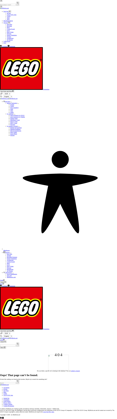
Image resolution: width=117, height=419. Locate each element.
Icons (8, 265)
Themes (7, 252)
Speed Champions (12, 258)
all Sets (12, 104)
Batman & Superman (16, 127)
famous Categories (12, 103)
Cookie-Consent (7, 404)
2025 (11, 111)
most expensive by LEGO (17, 115)
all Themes (10, 271)
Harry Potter (13, 132)
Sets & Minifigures (12, 274)
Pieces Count (13, 121)
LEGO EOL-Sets (8, 395)
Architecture (10, 260)
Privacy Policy (7, 403)
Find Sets (7, 101)
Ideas (8, 263)
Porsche (12, 135)
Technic (9, 255)
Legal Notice (6, 401)
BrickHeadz (10, 269)
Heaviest (12, 124)
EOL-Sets (14, 107)
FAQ (1, 284)
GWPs (12, 106)
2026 (11, 109)
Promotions (46, 89)
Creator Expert (11, 261)
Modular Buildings (15, 129)
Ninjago (9, 268)
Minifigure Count (15, 120)
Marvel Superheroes (15, 130)
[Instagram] (3, 418)
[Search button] (17, 345)
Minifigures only (11, 277)
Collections (8, 272)
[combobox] (8, 346)
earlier (12, 112)
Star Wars (9, 254)
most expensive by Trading (17, 117)
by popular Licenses (12, 126)
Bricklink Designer (12, 257)
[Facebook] (1, 418)
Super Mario (13, 134)
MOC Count (13, 123)
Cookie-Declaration (8, 406)
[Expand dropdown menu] (18, 103)
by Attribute (10, 114)
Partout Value (14, 118)
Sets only (9, 275)
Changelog (6, 399)
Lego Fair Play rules (48, 412)
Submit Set (6, 398)
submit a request (75, 371)
